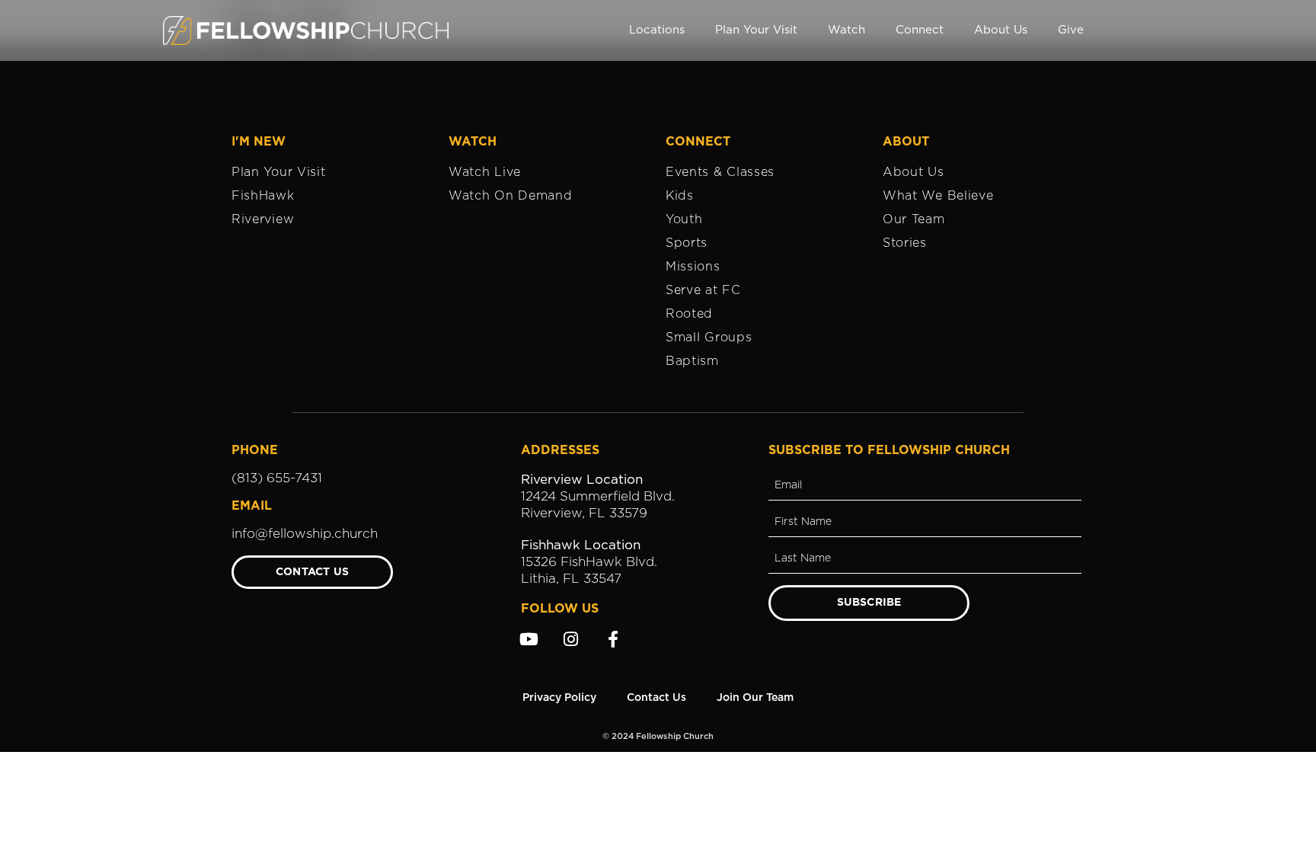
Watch (846, 30)
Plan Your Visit (756, 30)
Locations (657, 30)
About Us (1000, 30)
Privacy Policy (559, 698)
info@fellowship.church (305, 533)
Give (1071, 30)
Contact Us (656, 698)
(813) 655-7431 (277, 478)
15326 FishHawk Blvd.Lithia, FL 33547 (589, 562)
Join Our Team (755, 698)
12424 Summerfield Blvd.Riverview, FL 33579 (598, 496)
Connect (920, 30)
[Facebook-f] (613, 639)
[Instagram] (571, 639)
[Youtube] (529, 639)
